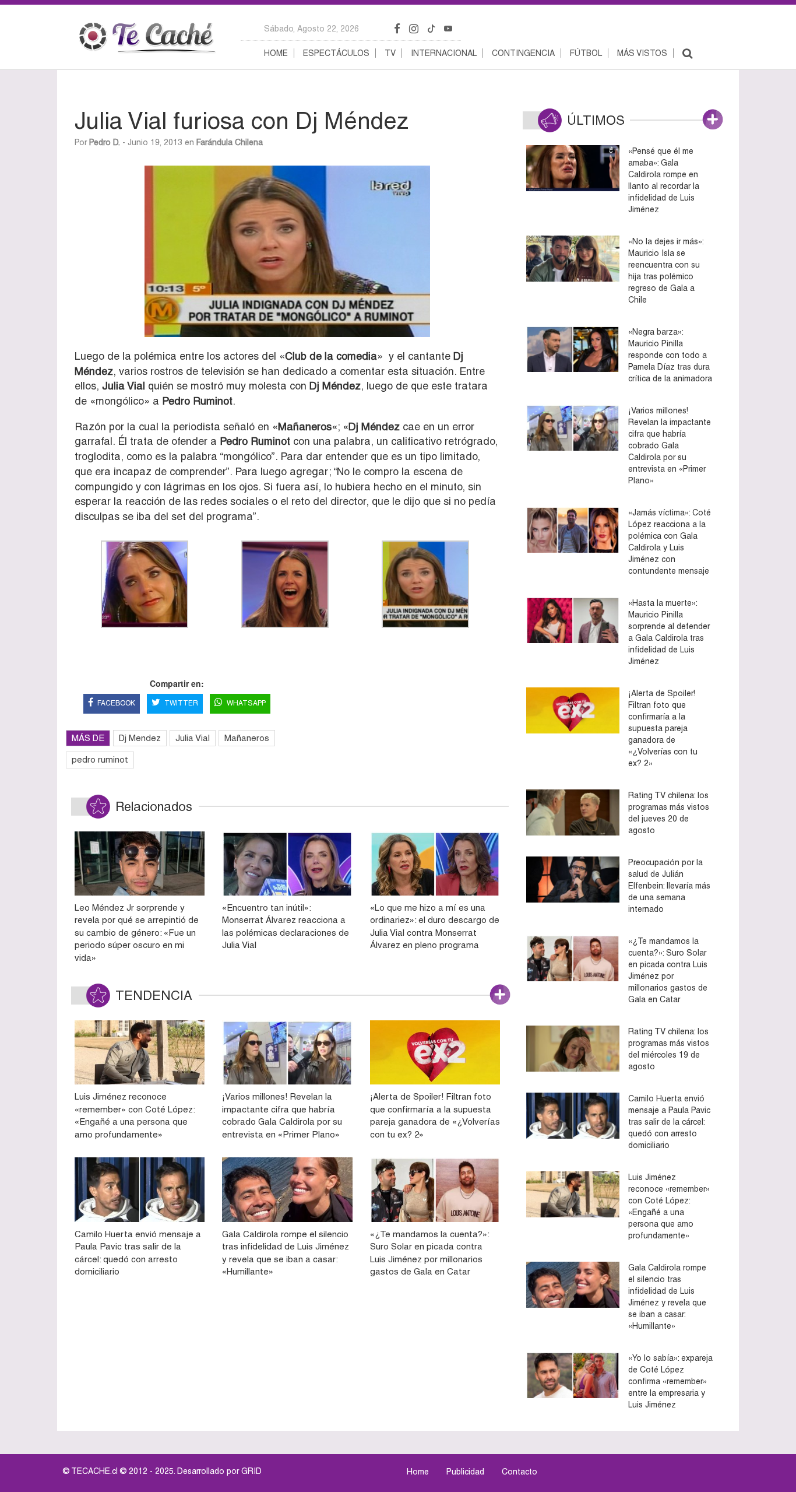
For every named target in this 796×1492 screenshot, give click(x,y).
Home (276, 53)
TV (390, 53)
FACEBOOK (116, 703)
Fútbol (586, 53)
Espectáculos (336, 53)
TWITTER (181, 703)
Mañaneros (246, 738)
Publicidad (465, 1471)
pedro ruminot (100, 759)
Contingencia (523, 53)
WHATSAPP (246, 703)
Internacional (444, 53)
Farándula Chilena (229, 142)
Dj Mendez (140, 738)
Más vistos (642, 53)
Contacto (519, 1471)
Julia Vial (192, 738)
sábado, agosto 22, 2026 (311, 28)
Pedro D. (104, 142)
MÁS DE (88, 738)
